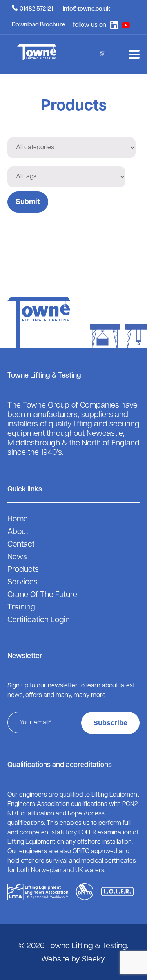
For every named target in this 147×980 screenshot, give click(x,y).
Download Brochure (38, 25)
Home (17, 519)
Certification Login (38, 620)
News (17, 557)
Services (22, 582)
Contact (20, 544)
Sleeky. (94, 959)
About (17, 532)
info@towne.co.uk (86, 9)
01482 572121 (36, 9)
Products (23, 570)
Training (21, 607)
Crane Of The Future (42, 595)
